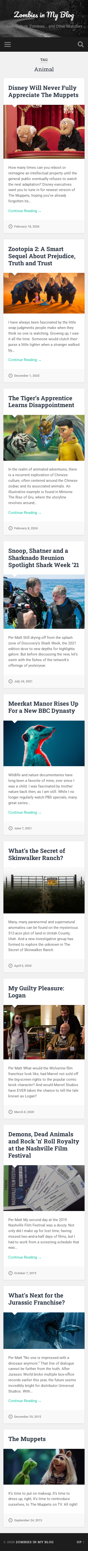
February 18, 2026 (26, 226)
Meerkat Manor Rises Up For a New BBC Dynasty (43, 707)
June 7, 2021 (23, 828)
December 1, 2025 (26, 375)
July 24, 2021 (23, 681)
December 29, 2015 (27, 1416)
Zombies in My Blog (44, 15)
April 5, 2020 (23, 966)
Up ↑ (81, 1542)
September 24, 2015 (28, 1520)
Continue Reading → (25, 211)
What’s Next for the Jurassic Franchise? (36, 1298)
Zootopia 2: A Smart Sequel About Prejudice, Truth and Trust (42, 256)
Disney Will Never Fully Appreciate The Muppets (43, 91)
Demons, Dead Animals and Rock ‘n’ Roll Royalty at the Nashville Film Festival (43, 1144)
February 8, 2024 (26, 528)
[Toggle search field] (81, 44)
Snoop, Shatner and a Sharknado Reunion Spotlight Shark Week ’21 (43, 558)
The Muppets (27, 1439)
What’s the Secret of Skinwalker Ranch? (36, 854)
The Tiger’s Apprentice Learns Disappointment (41, 401)
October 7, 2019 (25, 1273)
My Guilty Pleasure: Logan (36, 991)
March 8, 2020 (24, 1112)
